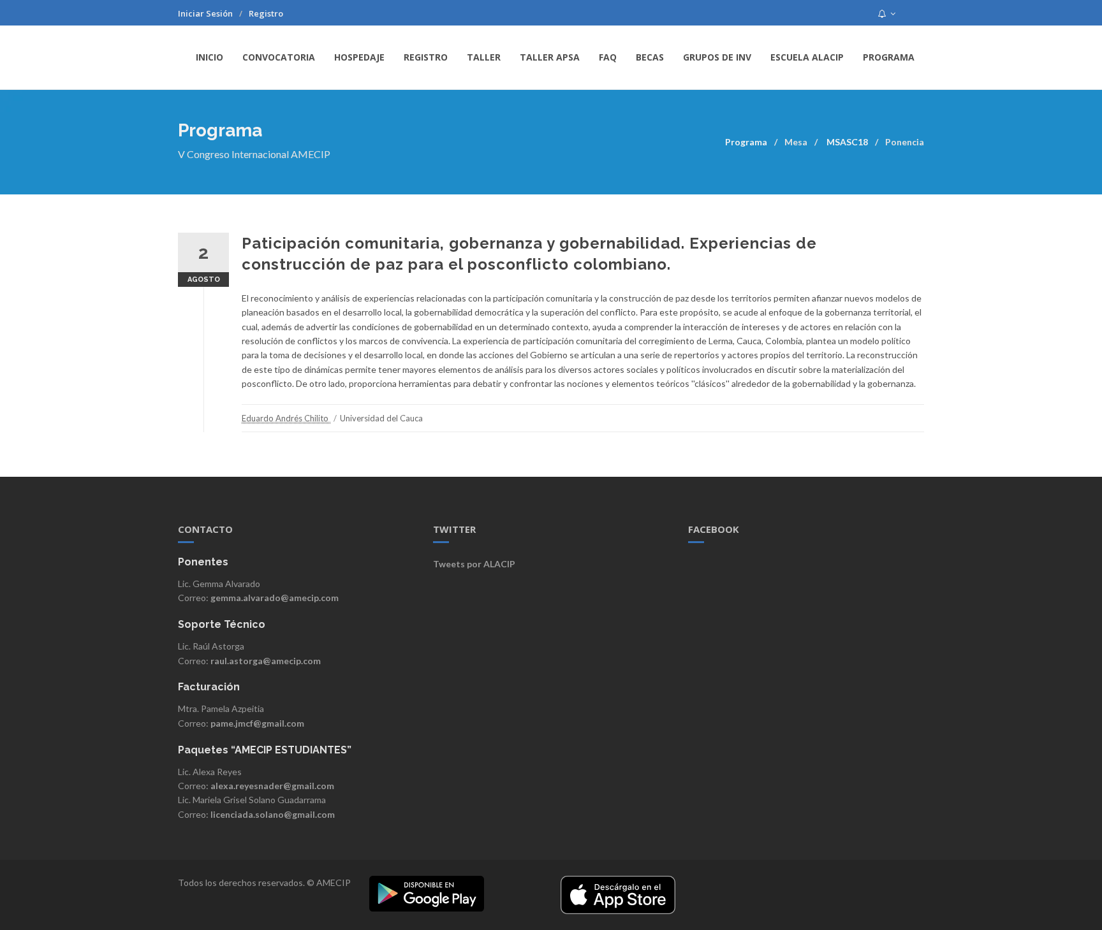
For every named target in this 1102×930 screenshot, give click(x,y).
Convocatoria (278, 57)
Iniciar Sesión (205, 13)
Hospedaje (359, 57)
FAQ (608, 57)
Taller (484, 57)
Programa (889, 57)
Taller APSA (550, 57)
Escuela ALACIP (807, 57)
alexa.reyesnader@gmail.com (272, 785)
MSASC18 (847, 141)
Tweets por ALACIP (474, 563)
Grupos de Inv (717, 57)
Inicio (209, 57)
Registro (266, 13)
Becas (650, 57)
